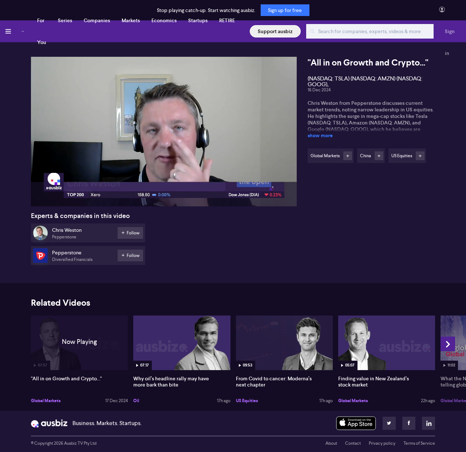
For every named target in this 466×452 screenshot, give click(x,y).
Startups (198, 20)
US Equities (247, 401)
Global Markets (46, 401)
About (331, 443)
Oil (136, 401)
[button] (166, 134)
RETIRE (227, 20)
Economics (164, 20)
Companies (97, 20)
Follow (347, 155)
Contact (353, 443)
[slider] (164, 180)
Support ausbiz (275, 31)
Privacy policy (382, 443)
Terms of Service (419, 443)
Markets (131, 20)
